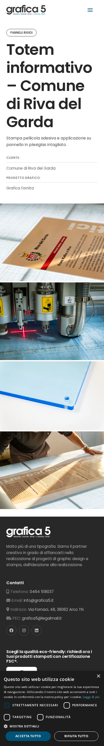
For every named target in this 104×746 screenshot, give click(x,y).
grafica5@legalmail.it (42, 618)
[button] (52, 726)
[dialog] (52, 708)
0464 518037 (42, 591)
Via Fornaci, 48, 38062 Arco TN (56, 609)
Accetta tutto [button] (28, 736)
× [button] (98, 676)
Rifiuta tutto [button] (76, 736)
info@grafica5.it (39, 600)
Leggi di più (91, 697)
